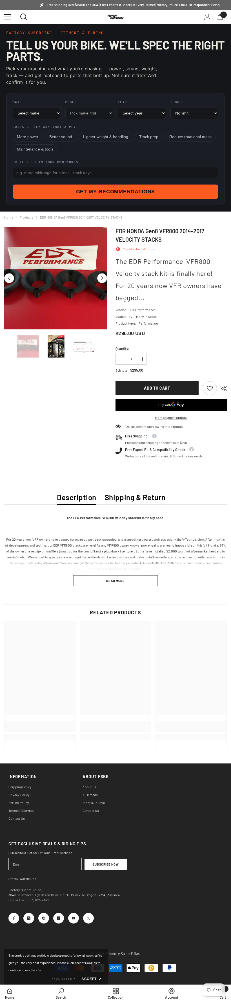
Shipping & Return (135, 497)
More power (27, 137)
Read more (115, 581)
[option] (55, 278)
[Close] (108, 917)
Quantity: (122, 349)
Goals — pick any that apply (44, 127)
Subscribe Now (106, 864)
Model (71, 102)
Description (76, 497)
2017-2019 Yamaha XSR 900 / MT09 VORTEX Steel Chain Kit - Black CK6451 (64, 929)
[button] (9, 278)
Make (17, 102)
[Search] (23, 17)
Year (122, 102)
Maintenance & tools (35, 149)
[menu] (7, 17)
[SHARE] (222, 388)
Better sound (60, 137)
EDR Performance (143, 310)
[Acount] (207, 17)
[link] (210, 388)
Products (27, 217)
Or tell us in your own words (45, 162)
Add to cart (157, 388)
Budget (177, 102)
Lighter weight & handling (105, 137)
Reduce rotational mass (190, 137)
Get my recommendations (115, 191)
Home (8, 217)
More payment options (171, 417)
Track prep (148, 137)
